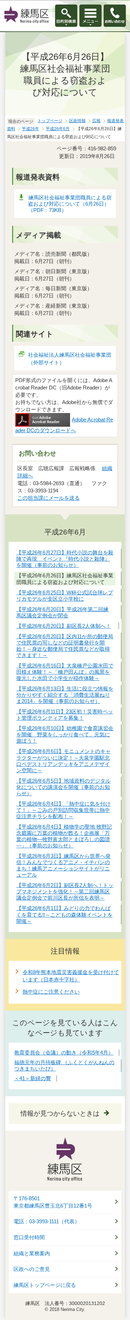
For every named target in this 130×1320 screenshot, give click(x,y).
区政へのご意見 (32, 1269)
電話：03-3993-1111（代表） (47, 1221)
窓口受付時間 (29, 1237)
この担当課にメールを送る (48, 498)
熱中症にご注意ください (51, 992)
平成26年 (30, 128)
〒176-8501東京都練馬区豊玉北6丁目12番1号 (53, 1202)
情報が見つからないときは (59, 1113)
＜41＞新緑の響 (32, 1078)
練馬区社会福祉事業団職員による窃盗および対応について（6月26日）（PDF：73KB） (70, 204)
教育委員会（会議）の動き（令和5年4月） (63, 1053)
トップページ (49, 120)
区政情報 (77, 120)
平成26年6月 (58, 128)
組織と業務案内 (32, 1253)
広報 (96, 120)
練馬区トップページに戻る (45, 1285)
